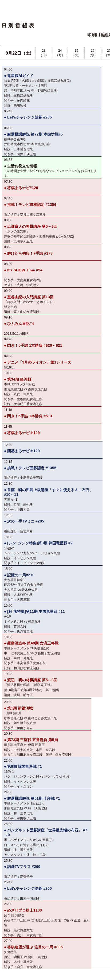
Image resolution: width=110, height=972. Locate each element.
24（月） (60, 53)
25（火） (76, 53)
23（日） (44, 53)
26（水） (92, 53)
